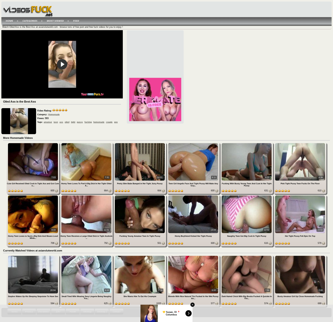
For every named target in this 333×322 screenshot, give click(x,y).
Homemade (54, 114)
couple (109, 122)
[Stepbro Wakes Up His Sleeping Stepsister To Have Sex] (33, 256)
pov (116, 122)
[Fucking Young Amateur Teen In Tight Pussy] (140, 196)
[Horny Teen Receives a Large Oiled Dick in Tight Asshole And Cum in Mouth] (86, 196)
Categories (30, 21)
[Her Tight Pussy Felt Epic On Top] (300, 196)
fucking (88, 122)
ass (61, 122)
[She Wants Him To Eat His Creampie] (140, 256)
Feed (76, 21)
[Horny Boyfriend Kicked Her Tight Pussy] (193, 196)
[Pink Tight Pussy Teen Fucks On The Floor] (300, 143)
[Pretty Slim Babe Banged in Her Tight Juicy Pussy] (140, 143)
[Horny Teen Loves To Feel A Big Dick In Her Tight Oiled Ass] (86, 143)
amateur (48, 122)
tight (73, 122)
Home (9, 21)
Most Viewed (55, 21)
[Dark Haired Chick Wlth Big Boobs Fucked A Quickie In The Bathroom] (247, 256)
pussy (80, 122)
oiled (67, 122)
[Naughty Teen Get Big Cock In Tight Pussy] (247, 196)
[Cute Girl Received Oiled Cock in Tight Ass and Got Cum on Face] (33, 143)
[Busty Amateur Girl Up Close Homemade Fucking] (300, 256)
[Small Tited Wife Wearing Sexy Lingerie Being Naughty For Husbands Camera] (86, 256)
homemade (98, 122)
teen (56, 122)
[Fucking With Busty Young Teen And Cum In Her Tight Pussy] (247, 143)
